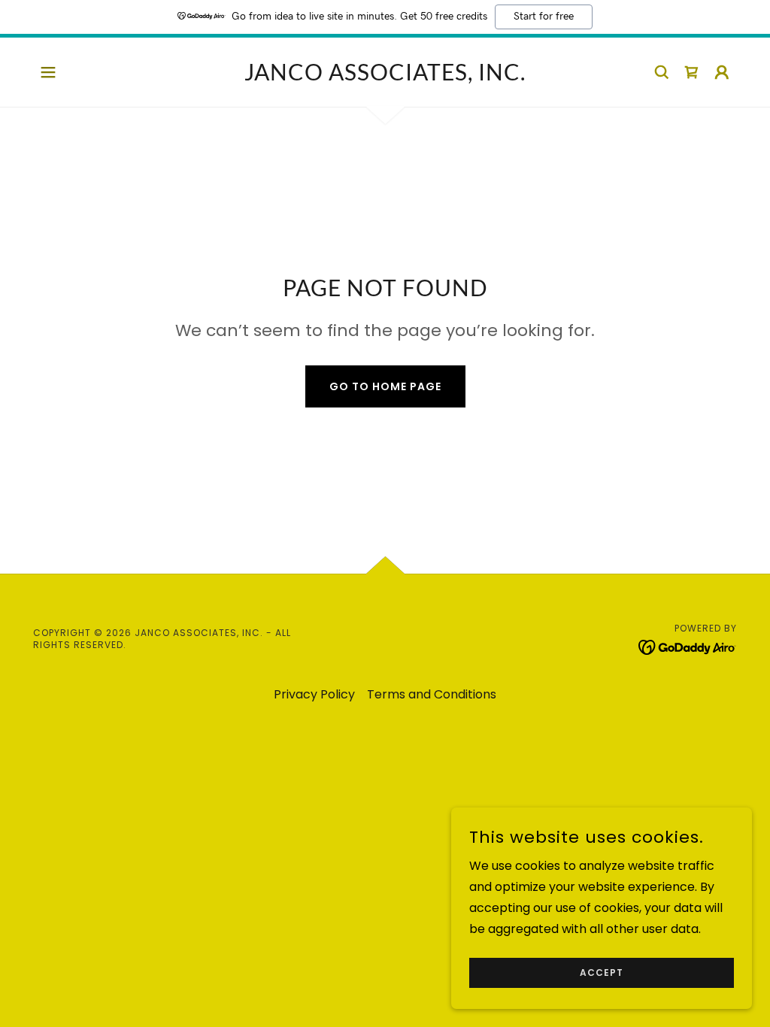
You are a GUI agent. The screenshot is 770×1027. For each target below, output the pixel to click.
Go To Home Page (385, 386)
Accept (601, 972)
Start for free (544, 16)
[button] (48, 72)
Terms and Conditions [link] (431, 694)
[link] (385, 76)
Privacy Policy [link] (314, 694)
